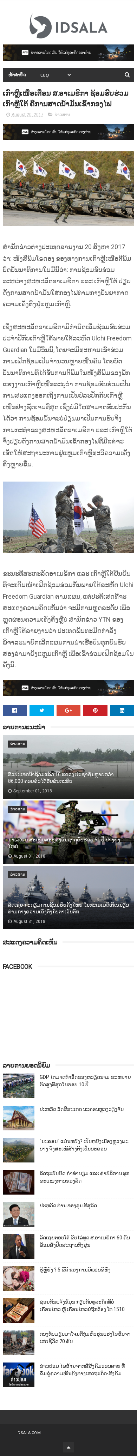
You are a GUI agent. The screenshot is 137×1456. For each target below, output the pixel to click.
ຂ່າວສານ (62, 114)
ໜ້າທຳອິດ (17, 74)
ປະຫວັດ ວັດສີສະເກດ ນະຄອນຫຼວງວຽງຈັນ (82, 1109)
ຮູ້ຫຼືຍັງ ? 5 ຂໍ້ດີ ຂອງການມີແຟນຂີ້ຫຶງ (75, 1270)
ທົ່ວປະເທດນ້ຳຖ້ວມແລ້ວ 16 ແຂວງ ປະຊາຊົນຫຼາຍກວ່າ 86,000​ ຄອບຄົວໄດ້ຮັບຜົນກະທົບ (61, 778)
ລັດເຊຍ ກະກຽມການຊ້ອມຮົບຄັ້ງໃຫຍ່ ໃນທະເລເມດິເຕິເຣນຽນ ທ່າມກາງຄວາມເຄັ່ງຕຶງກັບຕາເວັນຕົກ (68, 908)
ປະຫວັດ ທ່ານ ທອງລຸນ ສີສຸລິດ (68, 1205)
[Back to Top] (68, 1447)
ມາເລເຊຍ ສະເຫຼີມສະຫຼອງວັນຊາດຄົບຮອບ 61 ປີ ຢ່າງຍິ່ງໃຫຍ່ (64, 843)
